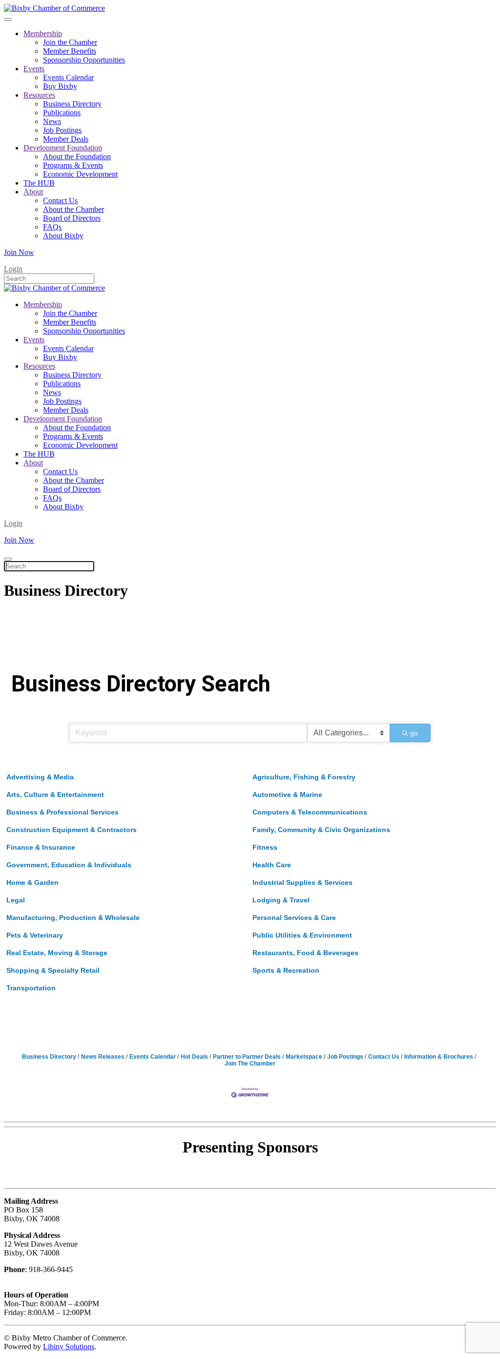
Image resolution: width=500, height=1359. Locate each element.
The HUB (39, 183)
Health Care (271, 865)
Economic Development (80, 174)
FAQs (52, 227)
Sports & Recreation (285, 970)
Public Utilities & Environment (302, 935)
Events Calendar (68, 77)
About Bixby (63, 235)
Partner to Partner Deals (247, 1056)
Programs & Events (73, 165)
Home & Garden (32, 882)
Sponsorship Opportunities (84, 60)
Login (13, 269)
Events (33, 68)
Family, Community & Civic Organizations (321, 830)
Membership (42, 33)
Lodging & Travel (281, 900)
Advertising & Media (40, 777)
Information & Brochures (438, 1056)
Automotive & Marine (287, 794)
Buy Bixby (60, 86)
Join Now (19, 252)
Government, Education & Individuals (68, 865)
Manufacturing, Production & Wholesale (73, 917)
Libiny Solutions (68, 1346)
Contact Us (60, 200)
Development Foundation (62, 148)
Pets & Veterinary (34, 935)
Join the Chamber (70, 42)
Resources (39, 95)
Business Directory (72, 104)
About (33, 192)
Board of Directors (72, 218)
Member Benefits (69, 51)
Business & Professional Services (62, 812)
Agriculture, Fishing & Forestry (303, 777)
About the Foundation (77, 156)
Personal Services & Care (294, 917)
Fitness (264, 847)
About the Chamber (73, 209)
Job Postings (62, 130)
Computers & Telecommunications (309, 812)
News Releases (103, 1056)
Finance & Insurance (40, 847)
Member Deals (65, 139)
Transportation (31, 988)
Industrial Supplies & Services (302, 882)
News (52, 121)
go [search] (414, 733)
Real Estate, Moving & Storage (56, 953)
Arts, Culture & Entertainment (55, 794)
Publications (62, 112)
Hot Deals (194, 1056)
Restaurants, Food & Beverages (305, 953)
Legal (15, 900)
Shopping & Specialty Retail (53, 970)
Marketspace (304, 1056)
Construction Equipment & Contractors (71, 830)
